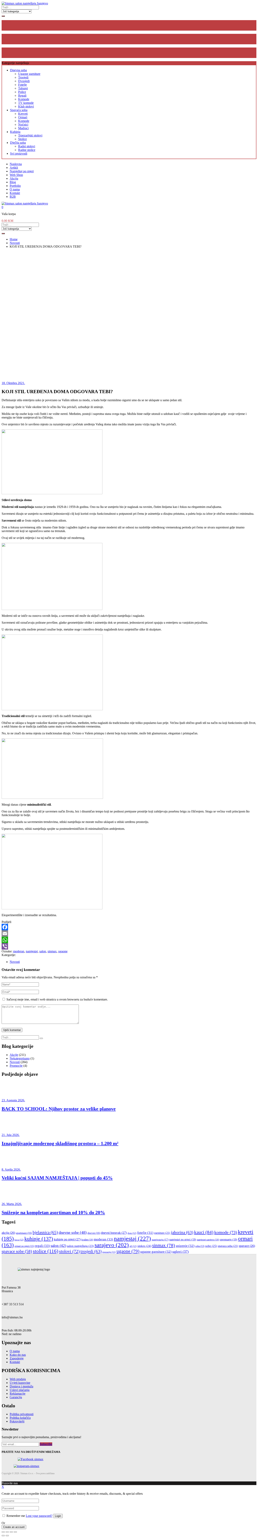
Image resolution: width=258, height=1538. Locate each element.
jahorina (182, 1232)
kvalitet (87, 1239)
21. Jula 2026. (11, 1135)
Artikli (14, 167)
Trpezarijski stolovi (30, 135)
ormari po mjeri (24, 1246)
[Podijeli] (7, 1532)
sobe (211, 1246)
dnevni (93, 1233)
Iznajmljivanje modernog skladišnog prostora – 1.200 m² (60, 1143)
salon (42, 951)
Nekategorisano (20, 1058)
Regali (22, 95)
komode (225, 1232)
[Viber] (129, 946)
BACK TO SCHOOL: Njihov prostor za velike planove (59, 1108)
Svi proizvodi (18, 153)
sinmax (52, 951)
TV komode (26, 102)
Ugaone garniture (29, 73)
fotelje (145, 1233)
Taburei (23, 88)
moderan (18, 951)
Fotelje (22, 84)
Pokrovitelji (17, 1421)
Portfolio (15, 185)
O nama (15, 189)
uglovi (180, 1252)
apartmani (24, 1233)
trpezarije (109, 1252)
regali (42, 1246)
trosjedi (91, 1251)
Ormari (22, 117)
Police (22, 92)
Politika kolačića (20, 1417)
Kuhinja (15, 131)
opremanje (228, 1239)
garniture (162, 1232)
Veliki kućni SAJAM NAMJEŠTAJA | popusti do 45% (57, 1177)
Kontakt (15, 193)
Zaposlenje (17, 1358)
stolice (45, 1251)
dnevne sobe (73, 1232)
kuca (19, 1239)
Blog (13, 182)
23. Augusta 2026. (13, 1100)
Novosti (15, 961)
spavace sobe (17, 1251)
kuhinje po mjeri (67, 1239)
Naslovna (16, 164)
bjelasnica (45, 1232)
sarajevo (112, 1245)
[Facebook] (129, 927)
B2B (13, 196)
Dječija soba (18, 142)
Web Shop (16, 175)
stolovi (69, 1251)
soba (199, 1246)
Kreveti (23, 113)
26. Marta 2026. (12, 1204)
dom (132, 1233)
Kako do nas (18, 1354)
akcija (8, 1232)
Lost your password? (39, 1515)
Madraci (23, 128)
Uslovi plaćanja (19, 1390)
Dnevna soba (18, 70)
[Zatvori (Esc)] (3, 1532)
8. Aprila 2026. (11, 1169)
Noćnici (23, 124)
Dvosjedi (24, 81)
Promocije (16, 1065)
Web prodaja (18, 1379)
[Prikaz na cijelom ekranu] (11, 1532)
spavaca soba (228, 1246)
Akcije (14, 1054)
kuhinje (38, 1239)
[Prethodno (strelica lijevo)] (3, 1535)
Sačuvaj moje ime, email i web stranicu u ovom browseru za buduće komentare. (57, 999)
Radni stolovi (26, 146)
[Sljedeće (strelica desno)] (7, 1535)
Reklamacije (17, 1393)
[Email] (129, 933)
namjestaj (32, 951)
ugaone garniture (156, 1252)
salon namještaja (80, 1246)
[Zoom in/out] (15, 1532)
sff (133, 1246)
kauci (203, 1232)
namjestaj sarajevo (208, 1239)
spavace (247, 1246)
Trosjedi (23, 77)
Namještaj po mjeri (22, 171)
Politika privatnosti (21, 1414)
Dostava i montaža (21, 1386)
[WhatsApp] (129, 940)
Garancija (16, 1397)
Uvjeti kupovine (20, 1382)
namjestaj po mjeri (182, 1239)
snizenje (185, 1246)
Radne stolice (26, 150)
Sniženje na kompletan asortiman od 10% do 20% (53, 1212)
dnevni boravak (114, 1232)
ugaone (63, 951)
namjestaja (160, 1239)
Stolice (22, 139)
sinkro (144, 1246)
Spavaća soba (18, 110)
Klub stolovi (26, 106)
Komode (23, 99)
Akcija (14, 178)
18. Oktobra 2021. (13, 383)
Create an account (14, 1527)
